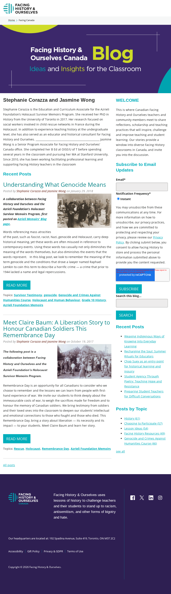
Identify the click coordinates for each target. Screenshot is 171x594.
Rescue (19, 449)
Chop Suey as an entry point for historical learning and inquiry (144, 366)
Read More (16, 285)
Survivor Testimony (28, 295)
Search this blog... (128, 296)
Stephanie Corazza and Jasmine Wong (41, 191)
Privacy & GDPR (53, 551)
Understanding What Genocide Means (54, 184)
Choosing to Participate (143, 423)
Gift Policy (33, 551)
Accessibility (15, 551)
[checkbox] (142, 199)
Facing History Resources (144, 433)
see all (120, 451)
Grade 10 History (94, 300)
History (132, 418)
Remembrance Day (55, 449)
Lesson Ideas (136, 428)
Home (11, 20)
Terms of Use (75, 551)
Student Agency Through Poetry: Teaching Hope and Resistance (143, 381)
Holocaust (33, 449)
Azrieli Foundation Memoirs (23, 305)
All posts (9, 465)
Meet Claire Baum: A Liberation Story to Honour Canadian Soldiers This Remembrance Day (56, 328)
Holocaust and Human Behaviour (56, 300)
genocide (50, 295)
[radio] (142, 199)
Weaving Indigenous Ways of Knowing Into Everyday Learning (144, 341)
